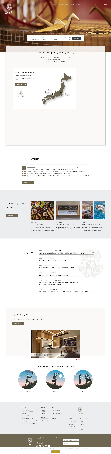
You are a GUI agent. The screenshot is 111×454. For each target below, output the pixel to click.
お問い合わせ (66, 443)
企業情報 (43, 407)
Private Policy (87, 448)
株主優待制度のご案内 (85, 422)
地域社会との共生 (56, 412)
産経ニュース (30, 169)
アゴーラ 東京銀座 (25, 410)
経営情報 (72, 424)
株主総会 (82, 424)
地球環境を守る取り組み (57, 410)
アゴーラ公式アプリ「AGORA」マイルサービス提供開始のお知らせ (56, 268)
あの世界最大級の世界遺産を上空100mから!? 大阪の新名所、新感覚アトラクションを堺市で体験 (56, 167)
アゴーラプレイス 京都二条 (27, 418)
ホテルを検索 (77, 38)
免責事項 (82, 429)
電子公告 (82, 428)
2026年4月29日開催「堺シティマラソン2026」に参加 (52, 260)
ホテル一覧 (19, 84)
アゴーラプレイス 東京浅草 (27, 411)
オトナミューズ (31, 167)
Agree (55, 451)
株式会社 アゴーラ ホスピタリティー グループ (79, 418)
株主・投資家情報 (74, 421)
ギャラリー (44, 413)
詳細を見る (26, 182)
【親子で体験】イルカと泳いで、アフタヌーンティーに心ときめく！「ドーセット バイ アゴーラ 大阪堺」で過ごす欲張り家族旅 (58, 171)
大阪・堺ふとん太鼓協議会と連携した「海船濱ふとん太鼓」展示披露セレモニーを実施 (61, 253)
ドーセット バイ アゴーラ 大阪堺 (28, 423)
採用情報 (54, 418)
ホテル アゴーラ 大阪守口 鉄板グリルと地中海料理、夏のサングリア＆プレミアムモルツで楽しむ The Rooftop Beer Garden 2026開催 (58, 176)
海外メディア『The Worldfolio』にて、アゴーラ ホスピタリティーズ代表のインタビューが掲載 (64, 291)
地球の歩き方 (30, 173)
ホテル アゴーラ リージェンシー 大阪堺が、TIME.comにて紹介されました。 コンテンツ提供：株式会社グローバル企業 (59, 283)
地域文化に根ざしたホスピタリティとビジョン (55, 366)
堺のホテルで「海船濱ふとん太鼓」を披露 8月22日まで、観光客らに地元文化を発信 (52, 169)
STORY (29, 171)
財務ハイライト (74, 426)
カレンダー (83, 426)
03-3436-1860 (41, 442)
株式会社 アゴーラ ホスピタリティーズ (46, 438)
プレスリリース (45, 420)
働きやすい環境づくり (57, 413)
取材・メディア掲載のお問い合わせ (70, 440)
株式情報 (82, 421)
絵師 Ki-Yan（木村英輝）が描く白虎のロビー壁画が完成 (53, 275)
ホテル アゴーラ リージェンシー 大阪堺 (30, 420)
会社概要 (44, 410)
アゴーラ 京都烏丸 (25, 416)
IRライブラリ (73, 428)
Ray (28, 176)
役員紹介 (44, 411)
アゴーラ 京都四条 (25, 415)
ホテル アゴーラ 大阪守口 (27, 421)
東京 (24, 413)
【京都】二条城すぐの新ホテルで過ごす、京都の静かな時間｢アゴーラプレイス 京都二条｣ (53, 173)
